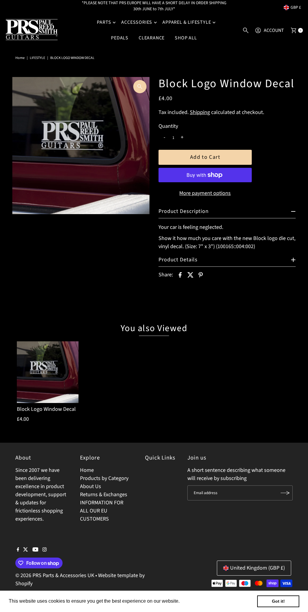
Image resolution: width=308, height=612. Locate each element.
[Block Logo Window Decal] (48, 372)
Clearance (152, 38)
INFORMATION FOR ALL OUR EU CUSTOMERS (101, 511)
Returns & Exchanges (103, 494)
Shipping (200, 112)
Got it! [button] (278, 601)
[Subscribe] (285, 492)
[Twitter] (25, 550)
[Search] (245, 30)
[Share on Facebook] (180, 274)
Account (274, 30)
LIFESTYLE (37, 57)
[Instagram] (44, 550)
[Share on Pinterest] (200, 274)
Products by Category (104, 478)
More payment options (205, 193)
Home (20, 57)
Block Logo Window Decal (46, 409)
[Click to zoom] (139, 86)
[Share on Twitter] (190, 274)
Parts (104, 22)
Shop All (186, 38)
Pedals (119, 38)
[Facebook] (18, 550)
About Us (90, 486)
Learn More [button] (194, 601)
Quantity (168, 126)
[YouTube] (35, 550)
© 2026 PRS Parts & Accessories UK (54, 575)
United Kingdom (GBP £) (257, 568)
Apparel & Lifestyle (186, 22)
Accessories (136, 22)
